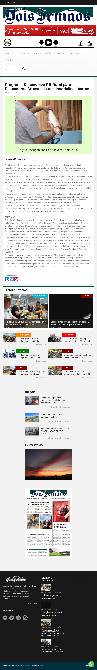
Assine (6, 2)
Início (7, 53)
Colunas (37, 53)
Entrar (12, 2)
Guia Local (73, 53)
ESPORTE (23, 351)
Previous (5, 34)
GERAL (87, 296)
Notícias (24, 53)
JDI (14, 53)
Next (91, 34)
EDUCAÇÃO (24, 335)
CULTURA (69, 335)
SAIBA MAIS (32, 604)
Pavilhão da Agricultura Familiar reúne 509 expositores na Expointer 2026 (26, 323)
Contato (10, 60)
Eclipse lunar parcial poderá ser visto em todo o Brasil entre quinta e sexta (70, 323)
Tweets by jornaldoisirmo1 (79, 578)
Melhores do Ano (54, 53)
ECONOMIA (40, 296)
